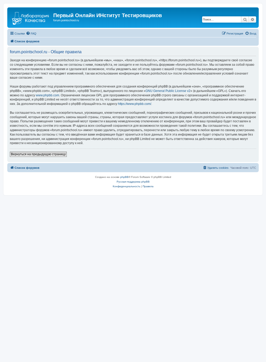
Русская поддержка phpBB (133, 181)
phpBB (124, 177)
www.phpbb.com (47, 95)
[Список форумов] (31, 17)
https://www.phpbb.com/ (134, 104)
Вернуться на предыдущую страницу (38, 154)
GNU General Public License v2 (167, 91)
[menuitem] (31, 33)
